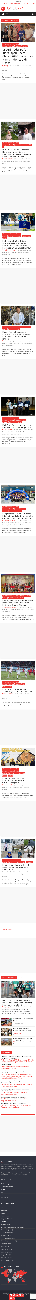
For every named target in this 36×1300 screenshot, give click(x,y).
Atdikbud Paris (13, 432)
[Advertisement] (18, 101)
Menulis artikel (5, 1216)
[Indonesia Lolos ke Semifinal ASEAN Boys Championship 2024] (18, 662)
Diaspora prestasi (14, 343)
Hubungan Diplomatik (21, 1081)
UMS (9, 254)
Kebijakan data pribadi (7, 1219)
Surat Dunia (25, 65)
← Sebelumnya (6, 929)
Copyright (3, 1221)
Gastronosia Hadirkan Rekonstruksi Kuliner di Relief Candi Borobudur (16, 1085)
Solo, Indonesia (8, 694)
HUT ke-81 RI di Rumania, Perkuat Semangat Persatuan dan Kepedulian (16, 1106)
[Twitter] (13, 1295)
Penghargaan (5, 434)
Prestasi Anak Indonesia (24, 161)
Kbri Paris (14, 161)
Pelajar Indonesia (19, 597)
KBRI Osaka (16, 68)
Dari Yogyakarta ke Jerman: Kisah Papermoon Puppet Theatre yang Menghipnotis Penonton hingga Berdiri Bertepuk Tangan (17, 1076)
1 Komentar (11, 609)
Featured (11, 46)
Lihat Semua (21, 978)
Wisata (3, 1189)
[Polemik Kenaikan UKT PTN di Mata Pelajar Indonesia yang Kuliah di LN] (18, 840)
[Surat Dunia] (3, 14)
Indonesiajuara (14, 696)
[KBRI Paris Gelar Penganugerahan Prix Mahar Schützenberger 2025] (18, 398)
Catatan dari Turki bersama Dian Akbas (11, 1056)
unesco (4, 163)
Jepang (5, 66)
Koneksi (3, 1213)
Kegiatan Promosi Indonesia (13, 1071)
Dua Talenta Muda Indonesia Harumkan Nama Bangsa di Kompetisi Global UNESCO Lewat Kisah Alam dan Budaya (17, 153)
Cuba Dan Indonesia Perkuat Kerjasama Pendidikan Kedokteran (14, 1093)
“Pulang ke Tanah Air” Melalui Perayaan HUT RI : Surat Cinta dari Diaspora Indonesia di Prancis (17, 1061)
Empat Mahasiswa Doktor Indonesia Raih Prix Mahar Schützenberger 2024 (14, 780)
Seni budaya (4, 1198)
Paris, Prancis (7, 159)
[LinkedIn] (16, 1295)
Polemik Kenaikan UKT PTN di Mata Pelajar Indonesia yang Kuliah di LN (15, 867)
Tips (2, 1192)
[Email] (10, 1298)
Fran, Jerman (17, 1041)
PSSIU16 (4, 698)
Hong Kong (6, 1007)
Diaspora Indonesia (27, 1056)
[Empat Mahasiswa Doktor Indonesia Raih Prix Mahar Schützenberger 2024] (18, 749)
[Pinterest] (19, 1295)
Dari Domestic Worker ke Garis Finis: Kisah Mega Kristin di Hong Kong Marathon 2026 (17, 1002)
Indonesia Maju (20, 522)
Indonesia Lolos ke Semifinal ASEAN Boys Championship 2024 (17, 690)
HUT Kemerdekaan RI (11, 1058)
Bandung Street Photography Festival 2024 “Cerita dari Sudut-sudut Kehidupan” (22, 1030)
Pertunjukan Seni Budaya (13, 1073)
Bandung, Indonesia (18, 1033)
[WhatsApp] (22, 1295)
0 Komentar (7, 161)
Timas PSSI (9, 698)
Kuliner (29, 1081)
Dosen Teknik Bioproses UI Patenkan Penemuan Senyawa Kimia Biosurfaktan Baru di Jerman (16, 335)
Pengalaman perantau (7, 1186)
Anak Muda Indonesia (8, 44)
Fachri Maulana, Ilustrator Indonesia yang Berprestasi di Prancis (15, 1067)
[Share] (13, 1298)
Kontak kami (4, 1210)
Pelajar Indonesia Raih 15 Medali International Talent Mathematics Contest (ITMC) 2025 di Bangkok (17, 515)
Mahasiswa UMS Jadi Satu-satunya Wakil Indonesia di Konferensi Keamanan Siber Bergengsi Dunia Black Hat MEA (16, 244)
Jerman (5, 341)
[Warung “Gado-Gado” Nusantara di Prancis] (6, 1019)
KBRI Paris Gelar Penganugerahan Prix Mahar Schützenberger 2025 (17, 426)
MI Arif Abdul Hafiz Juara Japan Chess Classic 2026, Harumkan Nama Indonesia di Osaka (17, 56)
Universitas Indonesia (7, 345)
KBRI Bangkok (28, 522)
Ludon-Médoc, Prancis (19, 1022)
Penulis (3, 1207)
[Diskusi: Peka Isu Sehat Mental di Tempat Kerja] (6, 1038)
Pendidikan (17, 236)
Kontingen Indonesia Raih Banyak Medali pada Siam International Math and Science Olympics (17, 602)
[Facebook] (10, 1295)
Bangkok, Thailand (9, 520)
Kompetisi (18, 46)
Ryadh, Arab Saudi (9, 250)
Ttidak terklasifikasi (6, 1064)
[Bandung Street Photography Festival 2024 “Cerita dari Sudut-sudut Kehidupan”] (6, 1028)
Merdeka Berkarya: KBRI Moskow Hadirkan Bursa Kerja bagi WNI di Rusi (17, 1100)
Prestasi (25, 46)
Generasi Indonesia (15, 874)
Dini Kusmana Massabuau (18, 872)
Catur (11, 68)
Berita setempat (20, 327)
